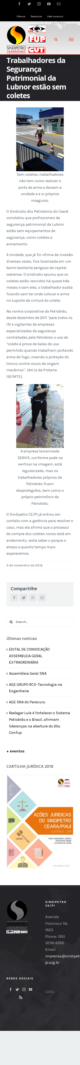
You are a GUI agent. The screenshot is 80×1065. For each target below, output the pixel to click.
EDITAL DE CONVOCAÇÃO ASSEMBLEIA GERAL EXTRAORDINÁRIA (29, 656)
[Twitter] (17, 989)
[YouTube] (30, 989)
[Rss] (20, 997)
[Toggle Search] (55, 39)
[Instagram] (24, 989)
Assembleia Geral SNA (28, 673)
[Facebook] (10, 989)
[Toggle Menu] (71, 39)
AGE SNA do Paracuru (27, 702)
